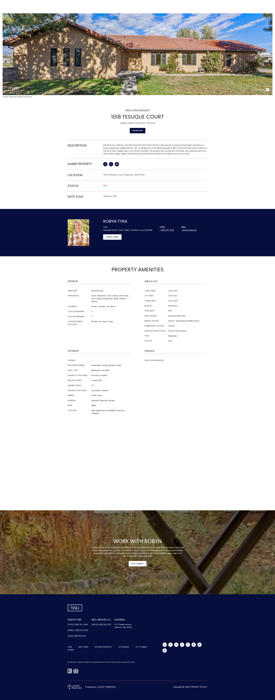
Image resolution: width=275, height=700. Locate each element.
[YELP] (182, 645)
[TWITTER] (188, 645)
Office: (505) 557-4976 (78, 624)
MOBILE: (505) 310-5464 (78, 630)
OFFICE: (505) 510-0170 (101, 624)
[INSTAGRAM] (170, 645)
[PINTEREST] (194, 645)
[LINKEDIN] (176, 645)
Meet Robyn (83, 647)
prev (10, 89)
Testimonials (123, 647)
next (16, 89)
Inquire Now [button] (137, 130)
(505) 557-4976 (167, 230)
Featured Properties (103, 647)
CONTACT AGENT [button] (112, 237)
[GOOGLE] (199, 645)
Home (70, 647)
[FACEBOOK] (165, 645)
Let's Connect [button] (137, 564)
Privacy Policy (199, 687)
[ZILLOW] (165, 650)
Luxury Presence (106, 687)
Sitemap (71, 650)
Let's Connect (142, 647)
